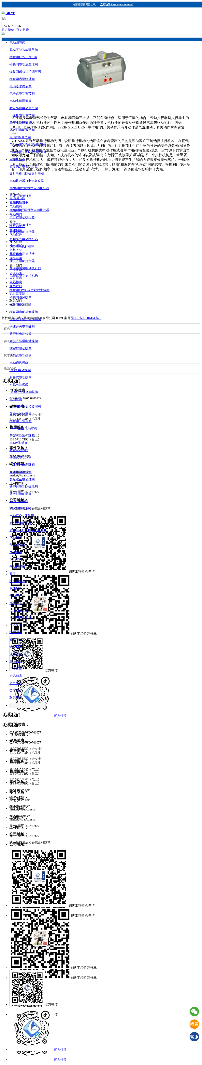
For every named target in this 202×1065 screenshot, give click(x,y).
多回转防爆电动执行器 (25, 268)
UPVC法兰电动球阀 (23, 428)
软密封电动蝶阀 (20, 348)
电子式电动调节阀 (22, 93)
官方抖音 (22, 29)
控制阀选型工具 (20, 617)
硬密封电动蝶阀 (20, 333)
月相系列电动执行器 (23, 239)
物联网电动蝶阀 (20, 304)
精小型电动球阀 (20, 523)
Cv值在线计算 (19, 610)
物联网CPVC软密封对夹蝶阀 (29, 290)
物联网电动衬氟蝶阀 (23, 312)
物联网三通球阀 (20, 421)
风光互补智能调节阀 (23, 50)
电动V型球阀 (18, 443)
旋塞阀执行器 (18, 202)
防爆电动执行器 (20, 195)
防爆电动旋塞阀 (20, 413)
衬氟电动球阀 (18, 450)
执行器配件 (17, 581)
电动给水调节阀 (20, 86)
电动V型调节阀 (20, 137)
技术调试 (15, 632)
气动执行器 (17, 566)
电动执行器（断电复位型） (28, 181)
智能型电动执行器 (22, 231)
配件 (12, 574)
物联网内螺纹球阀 (22, 79)
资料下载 (15, 639)
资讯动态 (15, 675)
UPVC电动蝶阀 (20, 370)
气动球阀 (15, 559)
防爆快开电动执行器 (23, 166)
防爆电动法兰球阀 (22, 435)
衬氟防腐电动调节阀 (23, 108)
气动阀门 (15, 537)
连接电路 (15, 654)
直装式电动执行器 (22, 253)
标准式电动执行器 (22, 261)
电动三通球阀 (18, 501)
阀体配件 (15, 588)
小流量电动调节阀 (22, 115)
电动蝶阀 (15, 282)
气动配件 (15, 595)
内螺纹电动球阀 (20, 472)
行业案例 (15, 668)
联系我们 (15, 697)
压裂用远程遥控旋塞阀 (25, 406)
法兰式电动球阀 (20, 457)
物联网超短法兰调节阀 (25, 71)
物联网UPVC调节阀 (23, 57)
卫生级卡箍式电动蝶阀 (25, 319)
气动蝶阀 (15, 552)
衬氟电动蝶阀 (18, 384)
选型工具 (15, 603)
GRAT (10, 13)
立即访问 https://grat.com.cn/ (116, 4)
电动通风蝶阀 (18, 363)
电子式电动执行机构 (23, 275)
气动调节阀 (17, 544)
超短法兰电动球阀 (22, 479)
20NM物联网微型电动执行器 (29, 188)
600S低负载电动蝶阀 (23, 392)
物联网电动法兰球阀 (23, 64)
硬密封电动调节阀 (22, 130)
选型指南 (15, 646)
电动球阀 (15, 399)
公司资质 (15, 683)
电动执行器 (17, 159)
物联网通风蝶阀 (20, 297)
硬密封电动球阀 (20, 494)
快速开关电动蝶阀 (22, 326)
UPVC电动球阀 (20, 508)
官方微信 (8, 29)
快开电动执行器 (20, 224)
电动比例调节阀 (20, 100)
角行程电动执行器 (22, 217)
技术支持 (15, 625)
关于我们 (15, 661)
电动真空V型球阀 (21, 515)
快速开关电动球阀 (22, 464)
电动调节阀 (17, 42)
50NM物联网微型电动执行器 (29, 210)
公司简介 (15, 690)
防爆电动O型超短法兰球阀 (28, 530)
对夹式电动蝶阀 (20, 377)
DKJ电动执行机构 (21, 246)
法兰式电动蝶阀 (20, 355)
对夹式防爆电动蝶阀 (23, 341)
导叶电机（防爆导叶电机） (28, 173)
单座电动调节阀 (20, 122)
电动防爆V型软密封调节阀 (28, 151)
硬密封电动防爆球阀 (23, 486)
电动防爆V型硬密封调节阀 (28, 144)
